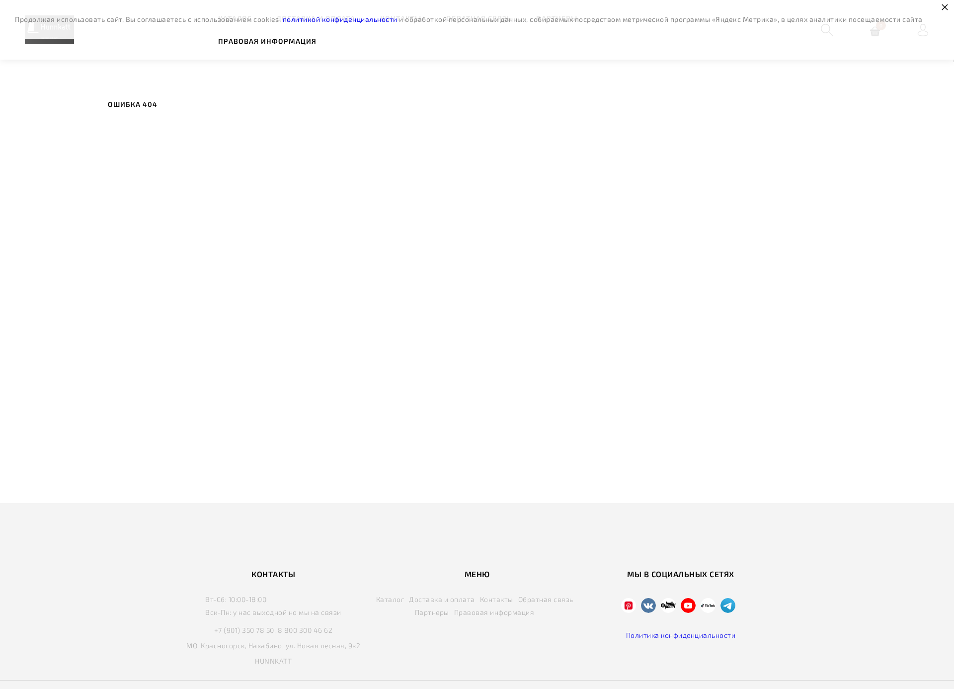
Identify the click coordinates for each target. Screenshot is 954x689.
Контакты (496, 599)
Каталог (390, 599)
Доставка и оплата (442, 599)
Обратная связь (545, 599)
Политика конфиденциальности (681, 635)
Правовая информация (267, 41)
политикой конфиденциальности (340, 19)
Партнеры (432, 612)
